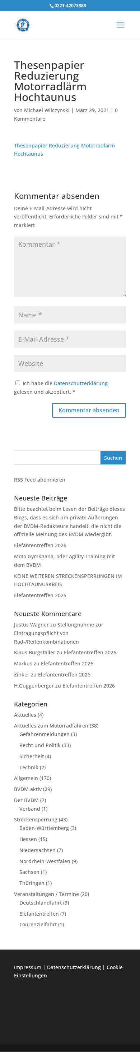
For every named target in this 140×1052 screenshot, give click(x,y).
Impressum (27, 967)
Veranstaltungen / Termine (46, 894)
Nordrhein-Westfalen (44, 861)
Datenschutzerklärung (81, 383)
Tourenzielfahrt (38, 924)
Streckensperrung (35, 819)
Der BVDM (26, 800)
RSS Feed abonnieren (39, 479)
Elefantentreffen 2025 (40, 595)
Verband (29, 808)
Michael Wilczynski (47, 110)
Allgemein (26, 778)
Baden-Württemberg (44, 828)
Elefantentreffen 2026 (40, 545)
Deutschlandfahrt (40, 902)
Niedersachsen (37, 850)
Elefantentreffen (39, 913)
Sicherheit (31, 756)
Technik (28, 767)
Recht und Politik (40, 745)
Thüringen (32, 883)
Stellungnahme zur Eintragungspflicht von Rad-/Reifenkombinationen (58, 633)
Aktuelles (25, 714)
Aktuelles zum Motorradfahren (51, 725)
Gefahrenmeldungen (44, 734)
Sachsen (29, 872)
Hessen (28, 839)
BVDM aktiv (28, 789)
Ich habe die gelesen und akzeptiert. (61, 387)
